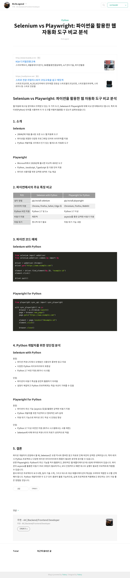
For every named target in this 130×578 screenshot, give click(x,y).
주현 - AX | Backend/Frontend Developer (38, 520)
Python (65, 20)
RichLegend (18, 4)
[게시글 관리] (25, 489)
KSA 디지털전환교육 (25, 61)
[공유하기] (22, 489)
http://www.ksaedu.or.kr (26, 58)
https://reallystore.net (25, 76)
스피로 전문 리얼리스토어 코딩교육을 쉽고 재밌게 (39, 80)
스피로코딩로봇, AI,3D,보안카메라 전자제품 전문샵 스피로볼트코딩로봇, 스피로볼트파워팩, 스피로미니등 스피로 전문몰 (57, 85)
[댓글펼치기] (18, 510)
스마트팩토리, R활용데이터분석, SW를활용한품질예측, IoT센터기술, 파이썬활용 (50, 65)
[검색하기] (103, 5)
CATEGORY (114, 5)
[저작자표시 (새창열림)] (40, 489)
